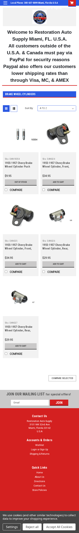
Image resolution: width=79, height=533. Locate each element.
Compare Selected (62, 378)
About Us (39, 477)
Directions (39, 481)
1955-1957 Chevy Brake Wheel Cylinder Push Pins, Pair (18, 166)
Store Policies (39, 490)
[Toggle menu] (5, 5)
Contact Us (39, 485)
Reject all (32, 527)
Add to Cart (58, 182)
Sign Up (58, 8)
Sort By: (29, 108)
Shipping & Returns (39, 454)
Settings (12, 527)
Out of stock (21, 182)
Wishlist (39, 445)
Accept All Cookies (59, 527)
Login (47, 8)
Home (39, 472)
